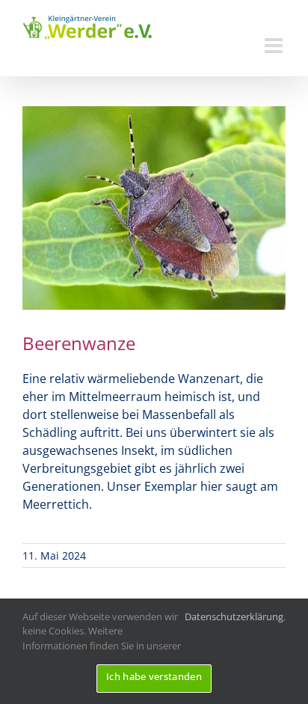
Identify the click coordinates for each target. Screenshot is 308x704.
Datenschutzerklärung (234, 616)
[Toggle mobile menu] (275, 45)
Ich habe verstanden (154, 676)
